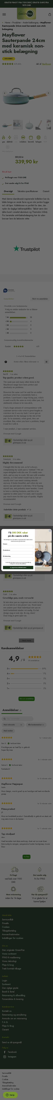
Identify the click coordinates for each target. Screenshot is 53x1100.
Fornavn (5, 544)
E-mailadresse (6, 550)
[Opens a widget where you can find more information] (10, 1095)
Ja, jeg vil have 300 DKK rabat (18, 567)
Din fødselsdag (6, 556)
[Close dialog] (50, 530)
